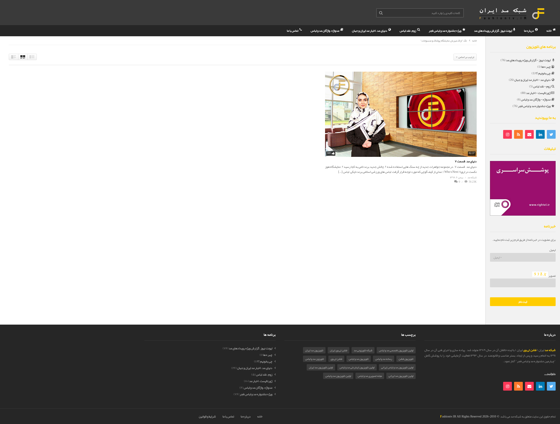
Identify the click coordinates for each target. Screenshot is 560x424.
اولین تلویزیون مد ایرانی (400, 376)
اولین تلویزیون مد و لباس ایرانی (397, 367)
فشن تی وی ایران (338, 350)
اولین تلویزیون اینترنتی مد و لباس (357, 367)
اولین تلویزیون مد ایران (321, 367)
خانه (549, 31)
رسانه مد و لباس (383, 359)
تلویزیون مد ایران (314, 350)
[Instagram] (507, 134)
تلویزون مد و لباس (314, 359)
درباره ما (529, 31)
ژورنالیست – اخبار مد (260, 381)
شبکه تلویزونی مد (363, 350)
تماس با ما (293, 31)
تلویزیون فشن (406, 359)
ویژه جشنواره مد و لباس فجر (445, 31)
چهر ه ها (546, 67)
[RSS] (518, 134)
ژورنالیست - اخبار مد (538, 93)
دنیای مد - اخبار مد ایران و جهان (532, 80)
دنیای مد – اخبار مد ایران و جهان (370, 31)
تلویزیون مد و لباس (359, 359)
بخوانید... (550, 373)
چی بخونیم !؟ (543, 73)
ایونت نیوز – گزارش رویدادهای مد (493, 31)
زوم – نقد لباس (408, 31)
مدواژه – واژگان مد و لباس (325, 31)
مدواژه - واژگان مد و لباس (535, 99)
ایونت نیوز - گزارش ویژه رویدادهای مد (528, 60)
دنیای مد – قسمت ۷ (466, 161)
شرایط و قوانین (207, 416)
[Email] (529, 134)
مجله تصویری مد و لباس (370, 376)
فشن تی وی (336, 359)
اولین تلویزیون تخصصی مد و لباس (396, 350)
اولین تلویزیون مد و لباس (338, 376)
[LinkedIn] (540, 134)
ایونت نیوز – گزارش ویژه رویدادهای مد (250, 348)
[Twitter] (551, 134)
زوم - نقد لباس (542, 86)
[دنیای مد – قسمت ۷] (401, 114)
